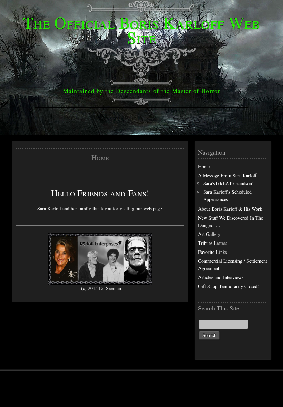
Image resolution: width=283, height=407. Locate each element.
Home (204, 166)
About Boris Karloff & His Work (230, 209)
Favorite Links (212, 252)
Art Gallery (209, 234)
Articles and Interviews (220, 277)
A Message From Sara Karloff (227, 175)
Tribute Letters (212, 243)
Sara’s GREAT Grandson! (228, 183)
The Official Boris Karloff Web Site (141, 29)
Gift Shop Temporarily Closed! (228, 286)
